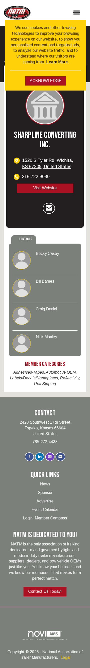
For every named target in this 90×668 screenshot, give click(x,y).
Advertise (45, 501)
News (45, 484)
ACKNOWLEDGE (46, 81)
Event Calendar (45, 509)
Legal (65, 657)
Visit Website (45, 188)
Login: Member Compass (45, 518)
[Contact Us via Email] (60, 456)
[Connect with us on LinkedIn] (39, 456)
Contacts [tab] (25, 239)
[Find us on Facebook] (29, 456)
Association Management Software (45, 639)
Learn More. (57, 62)
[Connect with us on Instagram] (49, 456)
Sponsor (45, 492)
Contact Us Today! (45, 591)
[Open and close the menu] (57, 13)
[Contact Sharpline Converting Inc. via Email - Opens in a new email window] (49, 208)
